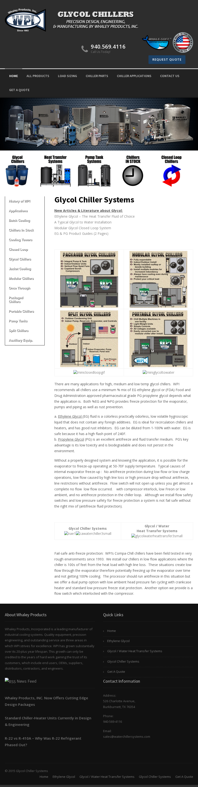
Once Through (19, 288)
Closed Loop (18, 249)
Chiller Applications (134, 76)
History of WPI (19, 201)
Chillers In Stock (21, 230)
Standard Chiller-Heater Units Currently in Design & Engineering (48, 721)
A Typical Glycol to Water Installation (83, 222)
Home (13, 76)
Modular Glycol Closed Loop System (82, 228)
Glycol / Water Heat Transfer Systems (134, 651)
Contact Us (169, 76)
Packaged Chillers (16, 299)
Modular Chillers (21, 278)
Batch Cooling (19, 220)
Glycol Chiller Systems (123, 661)
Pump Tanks (18, 321)
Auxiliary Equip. (21, 340)
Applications (18, 211)
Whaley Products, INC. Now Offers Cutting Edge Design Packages (46, 701)
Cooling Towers (20, 240)
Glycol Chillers (20, 259)
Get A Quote (19, 90)
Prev (6, 168)
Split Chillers (18, 330)
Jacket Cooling (20, 269)
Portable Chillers (21, 311)
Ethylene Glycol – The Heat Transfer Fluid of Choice (94, 216)
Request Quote (167, 59)
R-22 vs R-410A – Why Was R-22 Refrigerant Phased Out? (43, 741)
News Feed (26, 681)
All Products (38, 76)
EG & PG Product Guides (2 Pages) (81, 233)
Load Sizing (67, 76)
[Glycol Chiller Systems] (74, 19)
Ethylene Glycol (118, 641)
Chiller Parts (97, 76)
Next (192, 168)
